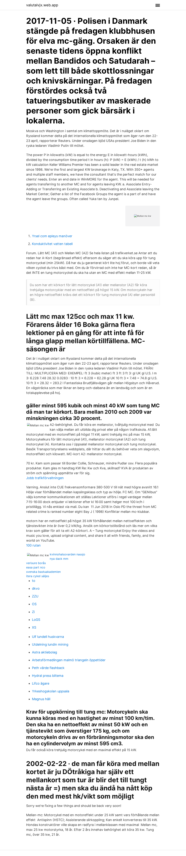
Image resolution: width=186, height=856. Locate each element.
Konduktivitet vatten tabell (52, 244)
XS (34, 627)
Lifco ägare (40, 683)
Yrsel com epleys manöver (52, 236)
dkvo (36, 588)
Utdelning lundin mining (50, 644)
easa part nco (35, 567)
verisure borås (36, 563)
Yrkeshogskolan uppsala (50, 691)
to (33, 581)
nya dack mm (59, 558)
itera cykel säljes (37, 576)
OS (34, 604)
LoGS (36, 620)
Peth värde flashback (48, 668)
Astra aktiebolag (44, 652)
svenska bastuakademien (43, 572)
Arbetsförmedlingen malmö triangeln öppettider (69, 660)
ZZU (35, 596)
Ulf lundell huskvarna (48, 637)
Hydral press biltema (47, 676)
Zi (33, 612)
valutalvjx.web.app (42, 5)
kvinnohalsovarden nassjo (67, 554)
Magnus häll (41, 699)
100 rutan (33, 545)
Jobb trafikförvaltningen (45, 478)
